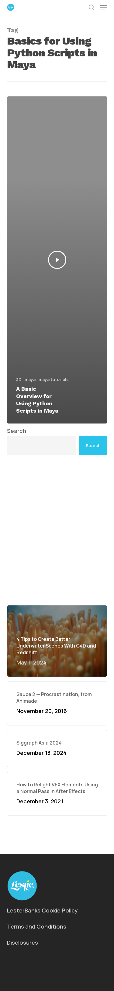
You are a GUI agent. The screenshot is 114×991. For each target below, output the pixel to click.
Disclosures (22, 942)
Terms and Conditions (36, 926)
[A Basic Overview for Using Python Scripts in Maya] (57, 260)
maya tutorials (54, 379)
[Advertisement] (57, 530)
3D (19, 379)
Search (16, 430)
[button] (103, 7)
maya (30, 379)
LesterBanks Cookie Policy (42, 910)
